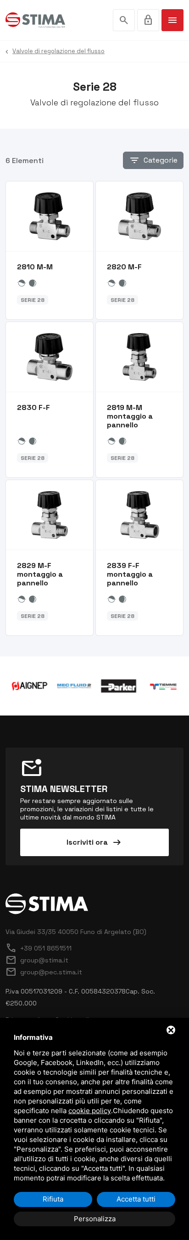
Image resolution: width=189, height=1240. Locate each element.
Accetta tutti (136, 1199)
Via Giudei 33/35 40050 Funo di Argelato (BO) (76, 932)
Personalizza (95, 1218)
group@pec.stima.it (44, 972)
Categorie (153, 160)
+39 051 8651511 (39, 948)
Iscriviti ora (94, 842)
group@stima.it (37, 960)
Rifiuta (53, 1199)
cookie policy (89, 1110)
